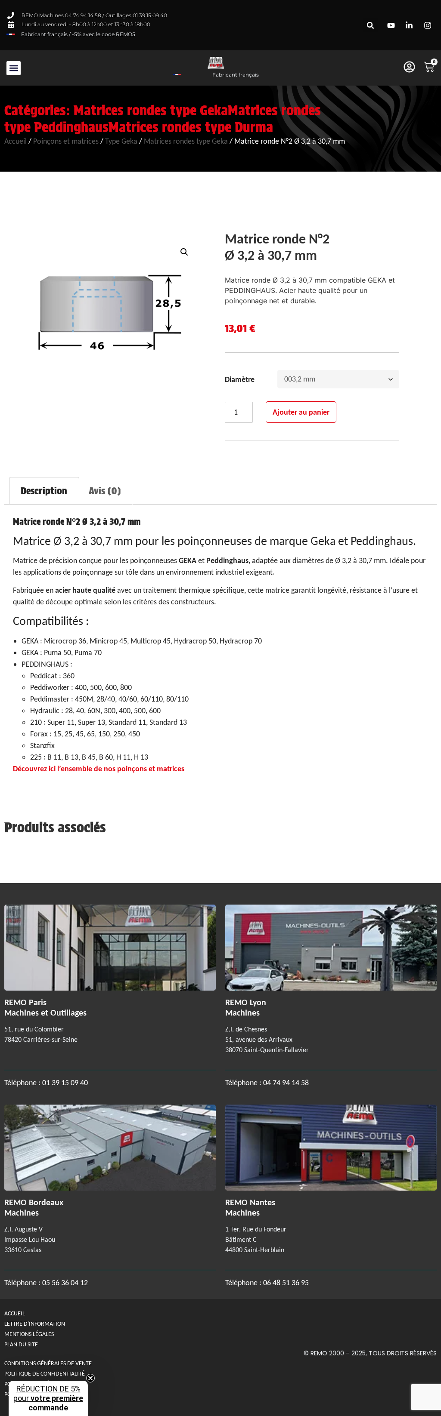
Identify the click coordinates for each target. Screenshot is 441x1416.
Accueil (15, 141)
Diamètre (240, 379)
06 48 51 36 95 (286, 1282)
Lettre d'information (34, 1323)
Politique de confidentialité (44, 1373)
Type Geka (121, 141)
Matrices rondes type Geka (151, 110)
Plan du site (21, 1344)
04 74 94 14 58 (286, 1082)
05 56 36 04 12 (65, 1282)
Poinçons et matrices (66, 141)
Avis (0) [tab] (105, 490)
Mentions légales (29, 1334)
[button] (370, 25)
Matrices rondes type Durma (191, 127)
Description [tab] (44, 490)
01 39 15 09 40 (64, 1082)
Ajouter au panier (301, 412)
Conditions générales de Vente (48, 1363)
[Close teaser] (90, 1378)
